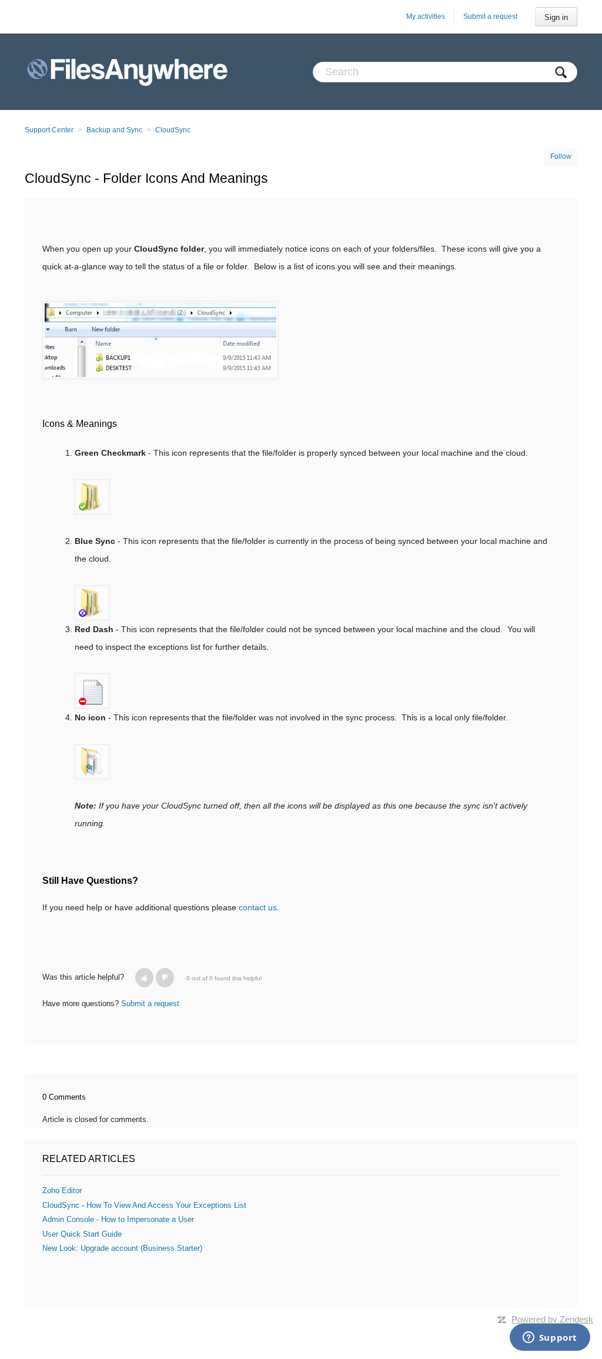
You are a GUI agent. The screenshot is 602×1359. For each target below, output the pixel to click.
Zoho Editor (62, 1190)
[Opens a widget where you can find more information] (549, 1338)
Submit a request (490, 16)
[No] (165, 977)
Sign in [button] (556, 17)
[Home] (127, 72)
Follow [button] (560, 156)
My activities (425, 16)
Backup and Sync (114, 130)
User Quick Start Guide (82, 1234)
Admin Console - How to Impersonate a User (118, 1219)
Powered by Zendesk (552, 1319)
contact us (258, 907)
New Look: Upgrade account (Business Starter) (122, 1248)
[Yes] (144, 977)
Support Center (49, 130)
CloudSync (172, 130)
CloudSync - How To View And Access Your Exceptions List (144, 1205)
